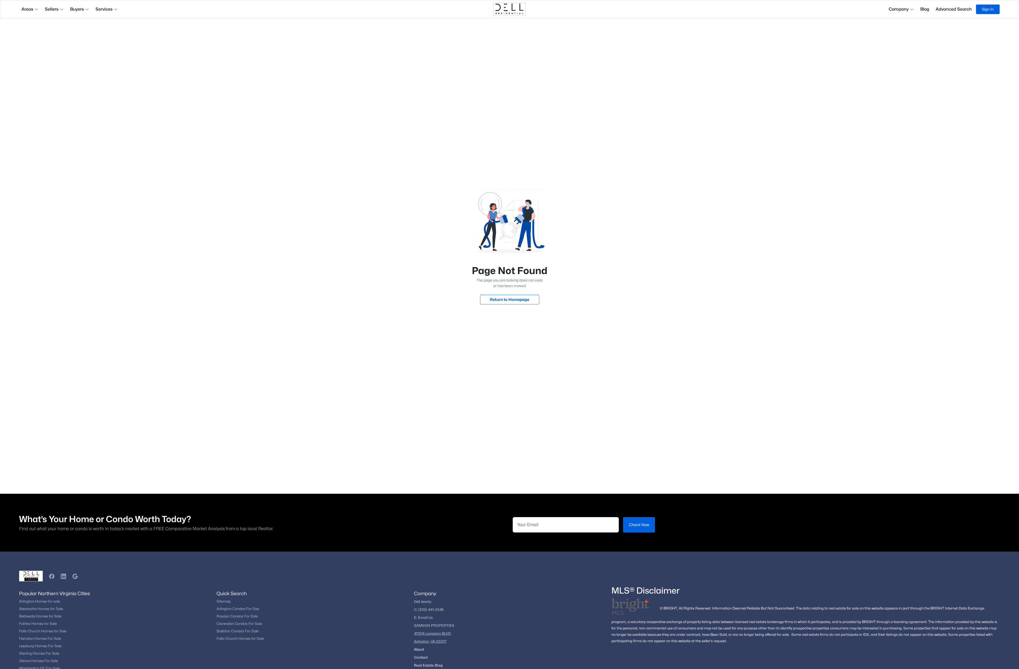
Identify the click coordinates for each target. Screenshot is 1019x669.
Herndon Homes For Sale (40, 638)
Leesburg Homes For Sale (40, 646)
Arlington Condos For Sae (238, 609)
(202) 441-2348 (430, 609)
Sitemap (224, 601)
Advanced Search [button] (954, 9)
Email (423, 617)
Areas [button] (27, 9)
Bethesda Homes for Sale (40, 616)
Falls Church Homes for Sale (42, 631)
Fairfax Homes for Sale (38, 623)
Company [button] (899, 9)
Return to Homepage (509, 299)
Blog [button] (924, 9)
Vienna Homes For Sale (38, 661)
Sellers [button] (51, 9)
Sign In (988, 9)
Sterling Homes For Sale (39, 653)
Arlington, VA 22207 (430, 641)
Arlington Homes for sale (39, 601)
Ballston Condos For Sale (237, 631)
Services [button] (104, 9)
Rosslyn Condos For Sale (237, 616)
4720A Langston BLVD (432, 633)
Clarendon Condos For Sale (239, 623)
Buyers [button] (77, 9)
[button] (51, 576)
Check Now (639, 524)
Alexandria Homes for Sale (41, 609)
